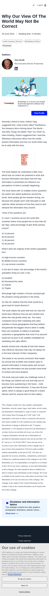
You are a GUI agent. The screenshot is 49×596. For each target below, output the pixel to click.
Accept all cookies (24, 579)
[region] (24, 569)
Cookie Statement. (14, 574)
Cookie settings (24, 592)
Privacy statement (24, 536)
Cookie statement (24, 541)
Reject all (24, 585)
